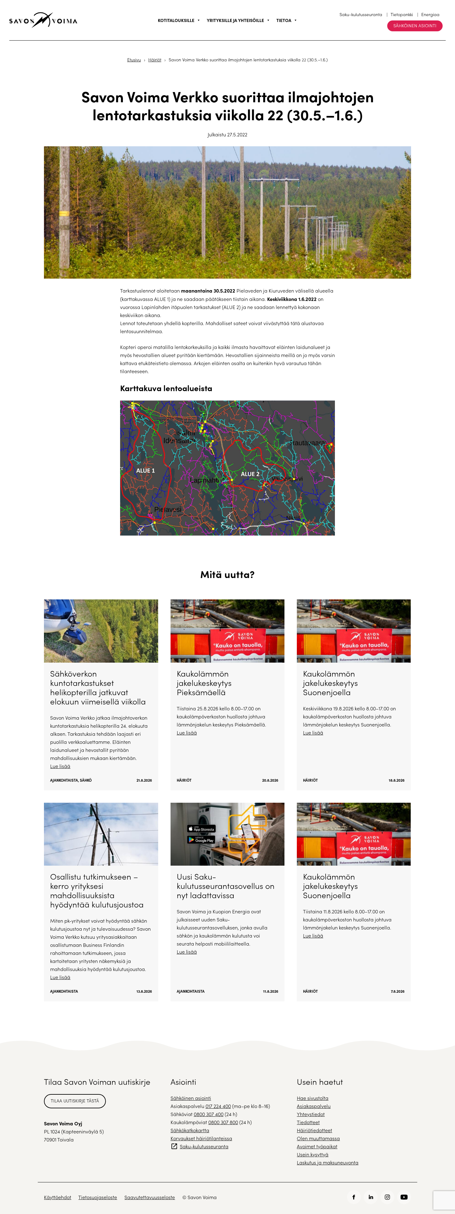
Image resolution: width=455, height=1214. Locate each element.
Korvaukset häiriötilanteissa (201, 1138)
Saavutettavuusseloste (149, 1197)
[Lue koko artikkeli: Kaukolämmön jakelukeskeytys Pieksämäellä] (227, 694)
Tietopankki (402, 14)
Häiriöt (154, 60)
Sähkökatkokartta (190, 1130)
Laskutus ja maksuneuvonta (327, 1162)
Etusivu (134, 60)
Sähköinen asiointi (414, 26)
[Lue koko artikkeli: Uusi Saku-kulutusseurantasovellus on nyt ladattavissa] (227, 902)
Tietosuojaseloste (97, 1197)
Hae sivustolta (312, 1098)
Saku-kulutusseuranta (361, 14)
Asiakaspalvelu (314, 1106)
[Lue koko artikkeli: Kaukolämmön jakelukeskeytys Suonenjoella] (354, 694)
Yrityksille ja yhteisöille (235, 20)
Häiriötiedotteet (314, 1130)
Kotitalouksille (176, 20)
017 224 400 (218, 1106)
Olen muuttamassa (318, 1138)
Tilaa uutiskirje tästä (75, 1101)
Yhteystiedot (311, 1114)
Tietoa (283, 20)
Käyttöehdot (57, 1197)
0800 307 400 (208, 1114)
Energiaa (430, 14)
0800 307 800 (223, 1122)
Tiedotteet (308, 1122)
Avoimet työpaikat (317, 1146)
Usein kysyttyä (312, 1154)
